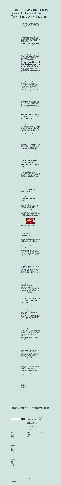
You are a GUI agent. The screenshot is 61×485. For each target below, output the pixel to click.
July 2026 (12, 435)
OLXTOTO (48, 481)
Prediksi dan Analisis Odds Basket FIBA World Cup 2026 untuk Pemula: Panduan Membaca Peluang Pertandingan (32, 422)
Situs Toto (40, 432)
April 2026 (12, 438)
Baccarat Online (29, 434)
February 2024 (13, 466)
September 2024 (13, 459)
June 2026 (12, 436)
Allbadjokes (13, 2)
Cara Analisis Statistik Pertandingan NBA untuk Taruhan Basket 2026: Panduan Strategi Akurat (32, 429)
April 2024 (12, 464)
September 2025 (13, 446)
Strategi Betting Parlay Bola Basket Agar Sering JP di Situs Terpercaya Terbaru (32, 419)
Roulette (28, 437)
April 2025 (12, 451)
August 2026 (12, 434)
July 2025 (12, 448)
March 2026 (12, 439)
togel (27, 173)
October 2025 (13, 445)
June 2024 (12, 462)
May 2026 (12, 437)
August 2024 (12, 460)
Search (12, 417)
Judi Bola (28, 436)
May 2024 (12, 463)
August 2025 (12, 447)
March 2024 (12, 465)
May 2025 (12, 450)
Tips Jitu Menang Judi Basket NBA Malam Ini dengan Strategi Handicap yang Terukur (31, 426)
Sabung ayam (28, 438)
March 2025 (12, 452)
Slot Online (28, 439)
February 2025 (13, 453)
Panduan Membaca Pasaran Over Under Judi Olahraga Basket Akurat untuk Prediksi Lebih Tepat (32, 424)
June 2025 (12, 449)
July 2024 (12, 461)
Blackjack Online (29, 435)
